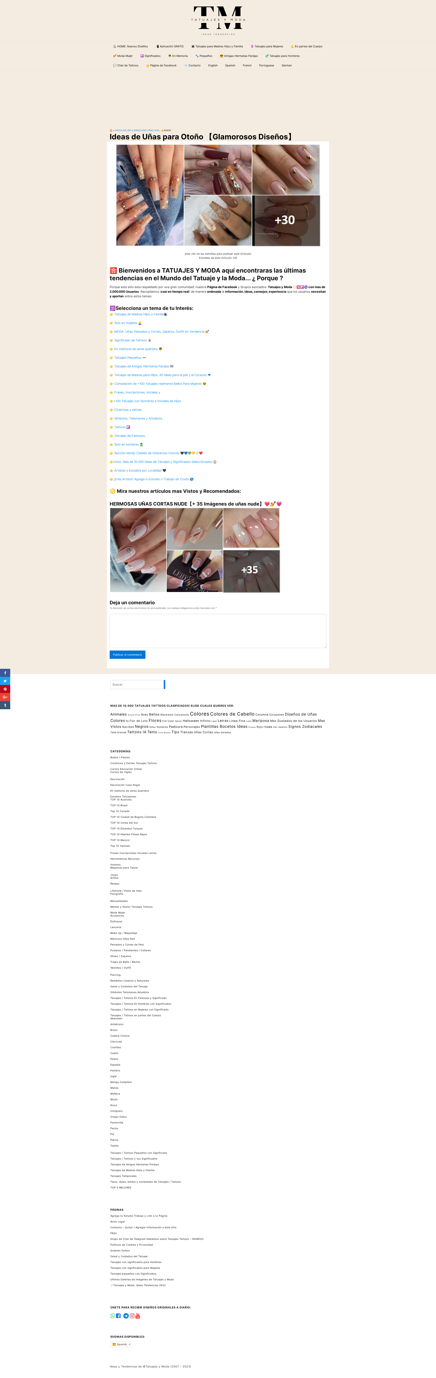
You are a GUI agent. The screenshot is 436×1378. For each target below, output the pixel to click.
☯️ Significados (150, 56)
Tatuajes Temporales (123, 1175)
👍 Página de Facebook (161, 65)
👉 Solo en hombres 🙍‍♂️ (126, 444)
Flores (155, 720)
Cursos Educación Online (126, 768)
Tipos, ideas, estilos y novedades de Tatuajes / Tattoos (145, 1181)
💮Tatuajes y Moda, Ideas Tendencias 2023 (138, 1285)
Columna (261, 714)
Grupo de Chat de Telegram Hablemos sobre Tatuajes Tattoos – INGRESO (157, 1238)
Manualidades (119, 900)
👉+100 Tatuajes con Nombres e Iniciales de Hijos (145, 401)
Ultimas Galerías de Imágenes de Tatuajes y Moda (142, 1279)
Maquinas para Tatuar (124, 867)
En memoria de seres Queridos (129, 790)
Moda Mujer (123, 130)
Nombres (162, 726)
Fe (127, 720)
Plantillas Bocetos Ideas (224, 726)
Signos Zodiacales (305, 726)
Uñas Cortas (203, 732)
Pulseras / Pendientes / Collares (130, 950)
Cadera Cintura (120, 1035)
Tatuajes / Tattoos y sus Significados (133, 1158)
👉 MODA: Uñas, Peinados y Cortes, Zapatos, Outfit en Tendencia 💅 (159, 331)
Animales (118, 714)
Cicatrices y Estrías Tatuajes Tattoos (133, 763)
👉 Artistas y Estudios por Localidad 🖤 (138, 470)
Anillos (114, 877)
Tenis (152, 732)
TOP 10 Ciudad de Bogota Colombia (133, 816)
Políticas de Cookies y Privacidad (131, 1244)
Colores (199, 714)
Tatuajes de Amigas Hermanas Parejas (134, 1164)
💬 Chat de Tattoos (125, 65)
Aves (144, 714)
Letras (223, 721)
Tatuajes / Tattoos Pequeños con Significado (138, 1152)
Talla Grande (118, 732)
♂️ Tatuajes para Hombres (282, 56)
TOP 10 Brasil (119, 805)
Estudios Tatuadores (123, 796)
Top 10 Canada (120, 811)
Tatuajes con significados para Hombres (135, 1262)
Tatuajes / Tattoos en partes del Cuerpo (135, 1015)
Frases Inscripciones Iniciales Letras (133, 853)
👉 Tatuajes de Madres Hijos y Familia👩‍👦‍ (138, 314)
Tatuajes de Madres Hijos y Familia (132, 1170)
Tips (175, 732)
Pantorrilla (116, 1122)
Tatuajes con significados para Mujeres (135, 1267)
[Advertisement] (218, 96)
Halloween (191, 721)
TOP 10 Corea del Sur (124, 822)
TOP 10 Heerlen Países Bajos (128, 834)
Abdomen (116, 1018)
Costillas (115, 1047)
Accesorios (117, 915)
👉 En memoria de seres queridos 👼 (136, 349)
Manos (114, 1087)
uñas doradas (222, 732)
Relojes (114, 883)
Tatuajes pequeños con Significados (133, 1273)
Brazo (114, 1029)
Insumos (115, 864)
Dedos (114, 1058)
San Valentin (280, 727)
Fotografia (116, 893)
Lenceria (115, 927)
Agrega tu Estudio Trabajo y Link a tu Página (138, 1215)
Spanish (121, 1344)
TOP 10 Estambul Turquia (126, 828)
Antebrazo (116, 1024)
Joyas (114, 874)
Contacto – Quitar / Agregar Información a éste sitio (143, 1227)
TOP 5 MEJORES (120, 1187)
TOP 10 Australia (121, 799)
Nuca (113, 1105)
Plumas (252, 727)
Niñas (152, 727)
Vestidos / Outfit (120, 967)
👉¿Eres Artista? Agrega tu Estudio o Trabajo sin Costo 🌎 (151, 479)
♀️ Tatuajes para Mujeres (267, 46)
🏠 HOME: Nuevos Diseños (130, 46)
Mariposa (260, 720)
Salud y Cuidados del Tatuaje (129, 986)
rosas (268, 726)
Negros (142, 726)
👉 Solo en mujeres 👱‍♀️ (126, 323)
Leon (214, 721)
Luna (249, 721)
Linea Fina (237, 721)
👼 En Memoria (178, 56)
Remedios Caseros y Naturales (129, 980)
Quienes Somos (120, 1250)
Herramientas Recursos (125, 858)
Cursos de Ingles (121, 772)
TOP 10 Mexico (120, 840)
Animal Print (134, 715)
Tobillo (114, 1145)
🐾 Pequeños (203, 56)
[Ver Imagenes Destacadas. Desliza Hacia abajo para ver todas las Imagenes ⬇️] (218, 195)
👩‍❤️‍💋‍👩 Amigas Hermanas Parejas (239, 56)
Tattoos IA (136, 732)
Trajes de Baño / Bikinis (125, 961)
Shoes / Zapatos (120, 956)
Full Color (168, 720)
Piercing (115, 974)
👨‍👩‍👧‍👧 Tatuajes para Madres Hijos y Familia (217, 46)
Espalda (115, 1064)
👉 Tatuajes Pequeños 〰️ (128, 357)
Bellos (154, 714)
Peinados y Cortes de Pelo (127, 944)
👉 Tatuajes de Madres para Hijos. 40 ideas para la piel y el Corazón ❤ (160, 375)
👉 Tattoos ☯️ (120, 427)
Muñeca (115, 1093)
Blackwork (167, 714)
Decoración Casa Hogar (125, 784)
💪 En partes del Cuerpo (307, 46)
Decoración (117, 779)
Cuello (114, 1053)
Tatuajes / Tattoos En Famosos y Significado (138, 997)
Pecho (114, 1128)
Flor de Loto (139, 721)
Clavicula (116, 1041)
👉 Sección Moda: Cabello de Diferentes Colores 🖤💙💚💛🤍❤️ (156, 453)
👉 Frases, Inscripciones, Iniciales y (135, 392)
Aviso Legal (117, 1221)
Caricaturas (181, 714)
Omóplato (116, 1110)
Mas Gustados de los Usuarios (293, 721)
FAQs (113, 1233)
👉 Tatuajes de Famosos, (128, 435)
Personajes (192, 726)
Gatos (178, 721)
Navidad (128, 726)
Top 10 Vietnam (120, 845)
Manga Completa (121, 1082)
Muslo (114, 1099)
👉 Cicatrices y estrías (126, 409)
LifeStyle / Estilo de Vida (126, 890)
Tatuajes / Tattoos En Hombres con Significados (140, 1003)
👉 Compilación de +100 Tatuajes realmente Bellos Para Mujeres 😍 (158, 383)
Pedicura (176, 726)
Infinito (205, 721)
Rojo (260, 726)
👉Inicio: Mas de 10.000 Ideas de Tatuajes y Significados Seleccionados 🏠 (163, 462)
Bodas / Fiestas (120, 757)
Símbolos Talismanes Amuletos (129, 992)
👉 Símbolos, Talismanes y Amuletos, (136, 418)
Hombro (115, 1070)
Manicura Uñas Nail (147, 130)
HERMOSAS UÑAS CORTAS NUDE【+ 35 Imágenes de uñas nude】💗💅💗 (196, 504)
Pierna (114, 1139)
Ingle (113, 1076)
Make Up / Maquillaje (123, 932)
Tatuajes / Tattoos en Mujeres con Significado (139, 1009)
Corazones (276, 714)
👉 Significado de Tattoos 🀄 (130, 340)
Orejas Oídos (118, 1116)
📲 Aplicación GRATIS (169, 46)
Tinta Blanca (164, 733)
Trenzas (186, 732)
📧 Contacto (192, 65)
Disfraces (116, 921)
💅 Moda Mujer (123, 56)
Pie (112, 1134)
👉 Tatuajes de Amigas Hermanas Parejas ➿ (142, 366)
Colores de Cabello (232, 714)
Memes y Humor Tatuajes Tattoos (131, 906)
